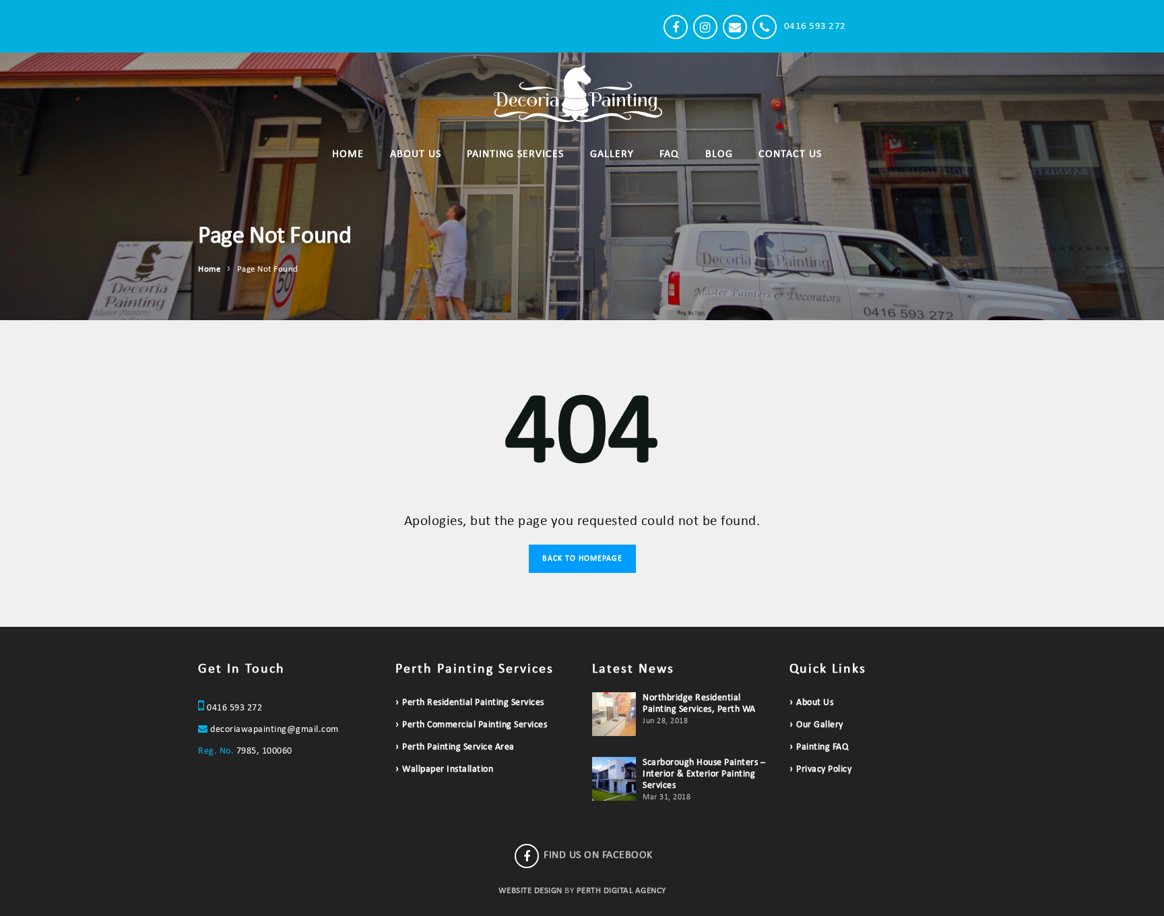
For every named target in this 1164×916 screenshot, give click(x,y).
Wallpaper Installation (447, 769)
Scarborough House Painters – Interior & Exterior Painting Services (704, 774)
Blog (719, 154)
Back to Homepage (582, 559)
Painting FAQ (822, 747)
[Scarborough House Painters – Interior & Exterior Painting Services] (614, 779)
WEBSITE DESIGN (530, 890)
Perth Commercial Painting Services (474, 725)
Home (348, 154)
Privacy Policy (823, 769)
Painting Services (515, 154)
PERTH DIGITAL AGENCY (621, 890)
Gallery (612, 154)
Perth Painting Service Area (458, 747)
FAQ (669, 154)
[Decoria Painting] (363, 26)
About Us (415, 154)
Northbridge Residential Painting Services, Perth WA (699, 703)
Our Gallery (819, 725)
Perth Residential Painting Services (473, 703)
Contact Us (790, 154)
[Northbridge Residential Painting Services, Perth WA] (614, 714)
